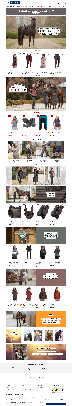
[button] (23, 6)
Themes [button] (18, 6)
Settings (16, 404)
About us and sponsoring (41, 387)
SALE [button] (39, 6)
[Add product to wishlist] (20, 54)
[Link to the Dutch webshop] (38, 382)
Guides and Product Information (27, 389)
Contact (23, 387)
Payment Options (10, 387)
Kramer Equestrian (41, 385)
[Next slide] (65, 64)
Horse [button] (14, 6)
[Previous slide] (7, 32)
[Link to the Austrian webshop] (31, 382)
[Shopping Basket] (65, 2)
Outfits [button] (35, 6)
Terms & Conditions (40, 391)
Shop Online (9, 385)
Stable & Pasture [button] (29, 6)
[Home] (13, 2)
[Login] (59, 2)
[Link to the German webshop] (29, 382)
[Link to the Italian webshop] (43, 382)
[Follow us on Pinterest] (40, 378)
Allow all (56, 404)
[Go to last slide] (7, 64)
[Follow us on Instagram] (34, 378)
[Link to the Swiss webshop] (33, 382)
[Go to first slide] (65, 32)
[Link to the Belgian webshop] (40, 382)
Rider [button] (11, 6)
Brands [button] (42, 6)
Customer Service (25, 385)
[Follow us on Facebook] (37, 378)
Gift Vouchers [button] (48, 6)
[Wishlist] (62, 2)
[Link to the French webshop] (36, 382)
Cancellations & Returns (11, 391)
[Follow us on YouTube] (43, 378)
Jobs (37, 389)
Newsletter (24, 391)
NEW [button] (8, 6)
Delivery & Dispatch (10, 389)
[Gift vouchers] (13, 335)
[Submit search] (56, 3)
